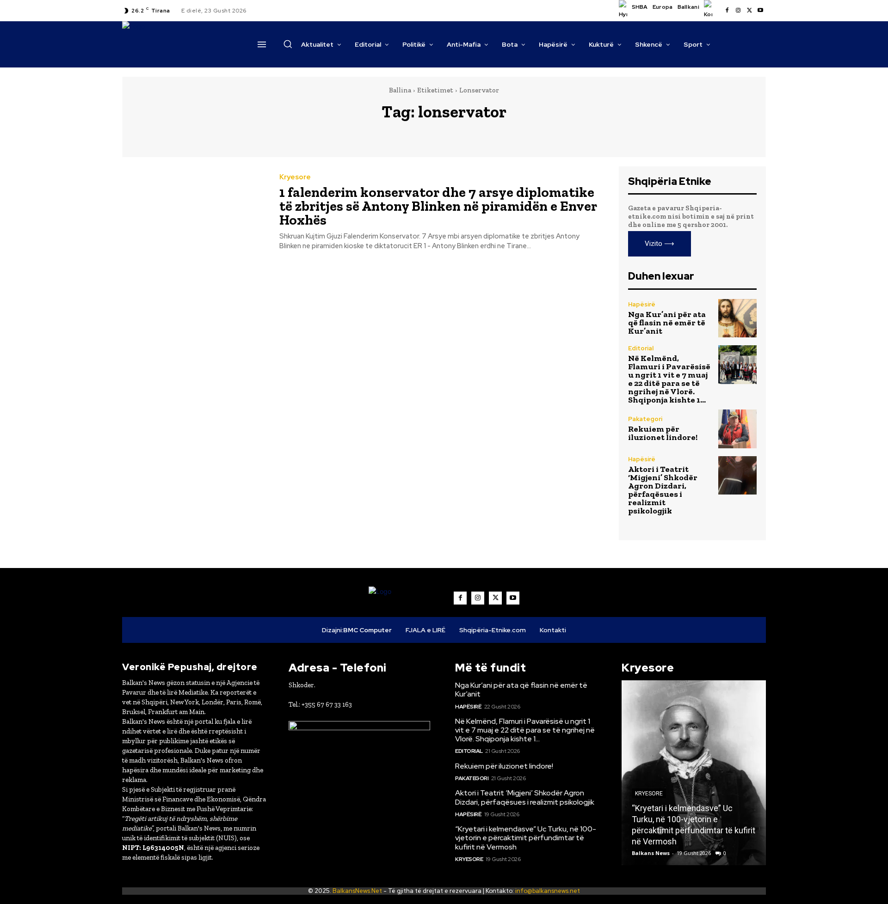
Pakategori (645, 419)
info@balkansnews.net (547, 891)
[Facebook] (727, 10)
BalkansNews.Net (357, 891)
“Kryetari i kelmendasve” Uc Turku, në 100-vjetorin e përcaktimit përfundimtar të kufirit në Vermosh (525, 837)
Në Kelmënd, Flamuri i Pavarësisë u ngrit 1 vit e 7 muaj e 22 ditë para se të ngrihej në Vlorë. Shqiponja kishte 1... (669, 379)
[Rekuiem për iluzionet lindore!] (737, 428)
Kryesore (295, 177)
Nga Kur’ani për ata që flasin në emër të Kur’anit (667, 322)
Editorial (641, 348)
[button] (287, 44)
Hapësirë (641, 304)
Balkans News (651, 852)
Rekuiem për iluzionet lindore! (662, 433)
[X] (749, 10)
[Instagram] (738, 10)
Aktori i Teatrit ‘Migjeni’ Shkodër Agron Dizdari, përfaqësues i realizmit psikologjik (662, 490)
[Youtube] (760, 10)
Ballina (400, 90)
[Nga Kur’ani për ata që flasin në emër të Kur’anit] (737, 318)
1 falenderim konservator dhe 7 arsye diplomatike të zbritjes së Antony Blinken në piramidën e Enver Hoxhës (438, 206)
